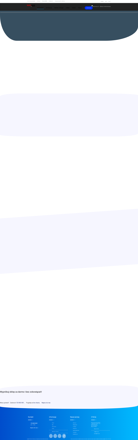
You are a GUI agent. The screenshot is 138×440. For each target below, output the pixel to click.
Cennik (68, 7)
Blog (52, 424)
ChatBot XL (51, 1)
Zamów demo (88, 7)
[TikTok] (64, 436)
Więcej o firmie (96, 428)
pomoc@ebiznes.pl (97, 433)
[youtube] (59, 436)
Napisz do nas (46, 403)
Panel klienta (54, 426)
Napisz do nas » (34, 427)
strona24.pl (74, 432)
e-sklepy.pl (74, 426)
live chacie (36, 403)
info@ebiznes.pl (96, 431)
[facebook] (51, 436)
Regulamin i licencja (55, 431)
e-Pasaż (38, 1)
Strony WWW (44, 1)
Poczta (53, 428)
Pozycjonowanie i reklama (60, 1)
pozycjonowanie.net (76, 430)
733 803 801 (20, 403)
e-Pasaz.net (74, 428)
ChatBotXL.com (75, 434)
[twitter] (55, 436)
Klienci (74, 7)
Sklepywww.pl (75, 424)
